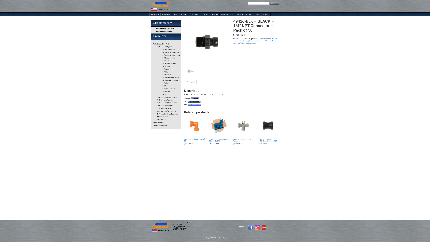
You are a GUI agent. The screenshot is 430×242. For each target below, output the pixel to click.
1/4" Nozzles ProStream (170, 77)
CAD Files (206, 14)
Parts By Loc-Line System (162, 44)
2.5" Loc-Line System (164, 108)
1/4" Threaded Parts (169, 89)
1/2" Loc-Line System (165, 100)
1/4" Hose (165, 69)
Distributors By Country (164, 31)
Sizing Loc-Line (194, 14)
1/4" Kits (165, 72)
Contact (257, 14)
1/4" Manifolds (167, 75)
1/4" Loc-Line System (165, 47)
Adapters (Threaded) (240, 43)
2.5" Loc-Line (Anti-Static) (166, 111)
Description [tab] (191, 82)
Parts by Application (160, 125)
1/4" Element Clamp (169, 63)
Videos (175, 14)
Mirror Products (162, 117)
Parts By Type (158, 122)
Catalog (183, 14)
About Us (266, 14)
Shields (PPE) (162, 119)
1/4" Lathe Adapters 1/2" (171, 52)
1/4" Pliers (165, 83)
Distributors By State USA (165, 28)
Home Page (155, 14)
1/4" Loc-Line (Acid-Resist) (167, 97)
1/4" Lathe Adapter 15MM (171, 55)
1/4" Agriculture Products (265, 39)
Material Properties (227, 14)
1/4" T (164, 86)
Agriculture (252, 43)
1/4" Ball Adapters (168, 49)
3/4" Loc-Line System (165, 105)
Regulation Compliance (244, 14)
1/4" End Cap (166, 66)
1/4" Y (164, 94)
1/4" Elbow (165, 61)
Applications (166, 14)
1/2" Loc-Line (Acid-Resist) (167, 103)
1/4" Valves (166, 91)
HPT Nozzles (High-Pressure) (167, 114)
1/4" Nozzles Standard (170, 80)
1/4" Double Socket (168, 58)
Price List (215, 14)
